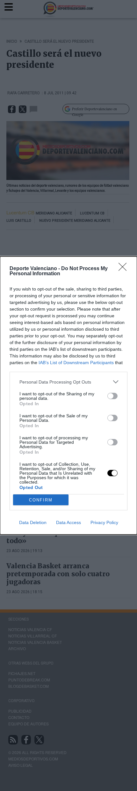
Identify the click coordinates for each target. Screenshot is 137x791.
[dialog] (68, 395)
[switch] (112, 396)
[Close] (125, 269)
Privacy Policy (104, 522)
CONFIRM (41, 500)
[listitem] (68, 381)
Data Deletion (33, 522)
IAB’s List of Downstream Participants (76, 362)
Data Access (68, 522)
